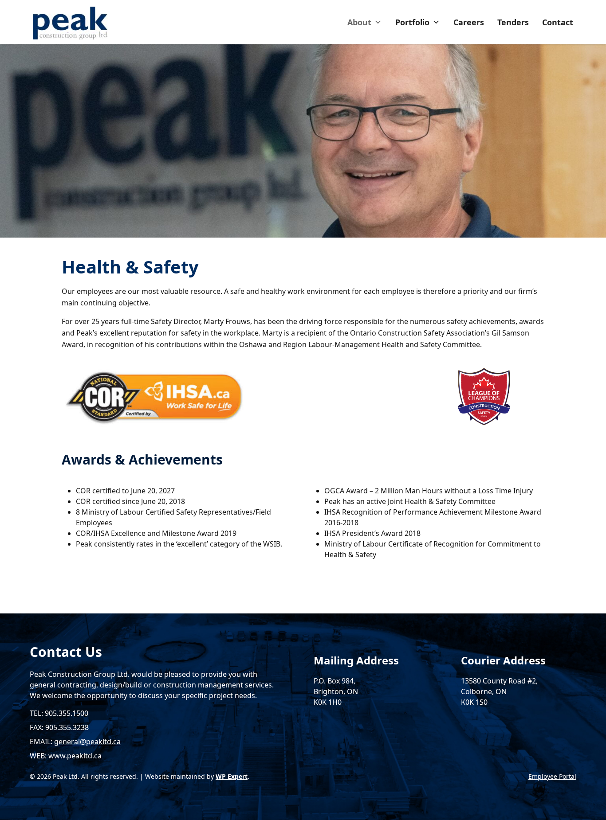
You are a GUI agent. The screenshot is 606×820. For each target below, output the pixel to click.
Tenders (513, 22)
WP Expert (232, 776)
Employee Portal (552, 776)
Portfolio (412, 22)
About (359, 22)
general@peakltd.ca (87, 741)
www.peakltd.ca (75, 756)
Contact (557, 22)
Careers (468, 22)
